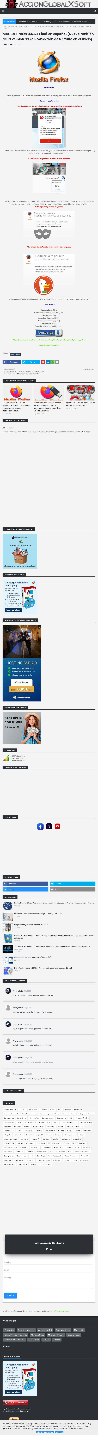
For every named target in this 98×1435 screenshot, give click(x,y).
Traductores (18, 1160)
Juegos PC (39, 1135)
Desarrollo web (30, 1122)
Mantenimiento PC (10, 1139)
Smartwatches (22, 1156)
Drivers (55, 1122)
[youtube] (25, 889)
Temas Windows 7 (54, 1156)
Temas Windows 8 (71, 1156)
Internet (29, 1135)
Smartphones (9, 1156)
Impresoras (87, 1131)
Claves (56, 1114)
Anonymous (18, 1007)
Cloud (73, 1114)
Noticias (20, 1143)
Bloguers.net (34, 1340)
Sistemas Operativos (82, 1152)
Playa (74, 1143)
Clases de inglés (45, 1114)
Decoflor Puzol (73, 1335)
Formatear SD (38, 1126)
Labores (49, 1135)
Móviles (55, 1139)
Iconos (77, 1131)
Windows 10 (23, 1164)
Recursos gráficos (73, 1147)
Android (22, 1110)
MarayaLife (78, 1330)
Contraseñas (34, 1118)
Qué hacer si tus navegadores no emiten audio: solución (80, 404)
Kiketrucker (7, 44)
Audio (52, 1110)
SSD (32, 1156)
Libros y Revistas (70, 1135)
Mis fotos (46, 1139)
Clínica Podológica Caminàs (16, 1335)
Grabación (28, 1131)
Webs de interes (9, 1164)
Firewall (27, 1126)
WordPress (46, 1164)
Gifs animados (9, 1131)
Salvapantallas (41, 1152)
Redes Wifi (86, 1147)
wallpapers (84, 1160)
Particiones (41, 1143)
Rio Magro (19, 1152)
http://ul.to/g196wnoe (49, 345)
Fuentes (60, 1126)
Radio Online (58, 1147)
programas (47, 1147)
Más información (44, 1432)
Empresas (7, 1126)
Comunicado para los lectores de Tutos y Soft (32, 957)
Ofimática (29, 1143)
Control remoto (47, 1118)
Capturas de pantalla (11, 1114)
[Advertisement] (49, 509)
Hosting (61, 1131)
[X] (49, 830)
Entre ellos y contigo (26, 1330)
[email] (72, 889)
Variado (66, 1160)
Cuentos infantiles (82, 1118)
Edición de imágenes (69, 1122)
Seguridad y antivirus (57, 1152)
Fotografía (50, 1126)
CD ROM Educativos (29, 1114)
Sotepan (56, 1340)
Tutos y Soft (18, 991)
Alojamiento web (10, 1110)
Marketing (24, 1139)
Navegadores (12, 26)
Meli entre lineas (37, 1335)
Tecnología (41, 1156)
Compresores (9, 1118)
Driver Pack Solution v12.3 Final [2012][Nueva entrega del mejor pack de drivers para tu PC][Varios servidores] (54, 936)
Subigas (46, 1340)
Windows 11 (35, 1164)
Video (75, 1160)
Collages (81, 1114)
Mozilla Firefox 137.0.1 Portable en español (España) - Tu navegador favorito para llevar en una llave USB (48, 406)
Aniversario (33, 1110)
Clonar (64, 1114)
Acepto (59, 1432)
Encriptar (17, 1126)
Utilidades (56, 1160)
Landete (58, 1135)
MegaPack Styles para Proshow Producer (31, 924)
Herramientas (50, 1131)
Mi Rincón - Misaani (56, 1335)
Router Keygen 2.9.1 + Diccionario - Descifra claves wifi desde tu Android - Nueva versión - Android (54, 903)
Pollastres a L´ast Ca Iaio (14, 1340)
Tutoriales (29, 1160)
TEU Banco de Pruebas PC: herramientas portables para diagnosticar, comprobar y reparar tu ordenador (52, 947)
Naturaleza (77, 1139)
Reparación (8, 1152)
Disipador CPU (44, 1122)
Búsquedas (78, 1110)
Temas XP (84, 1156)
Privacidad (23, 1147)
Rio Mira (30, 1152)
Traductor (7, 1160)
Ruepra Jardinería (63, 1330)
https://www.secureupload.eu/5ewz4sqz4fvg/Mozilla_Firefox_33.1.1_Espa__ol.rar (49, 340)
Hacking (39, 1131)
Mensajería (35, 1139)
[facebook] (25, 884)
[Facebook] (40, 830)
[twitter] (72, 884)
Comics (90, 1114)
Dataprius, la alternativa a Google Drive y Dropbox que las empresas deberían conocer (53, 22)
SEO (69, 1152)
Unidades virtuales (43, 1160)
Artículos (43, 1110)
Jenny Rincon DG (45, 1330)
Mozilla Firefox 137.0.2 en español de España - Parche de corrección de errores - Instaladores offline (16, 406)
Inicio (4, 26)
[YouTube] (57, 830)
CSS (70, 1118)
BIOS (59, 1110)
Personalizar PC (53, 1143)
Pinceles (66, 1143)
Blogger (68, 1110)
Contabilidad (21, 1118)
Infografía (7, 1135)
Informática (19, 1135)
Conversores (61, 1118)
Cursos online (9, 1122)
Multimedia (66, 1139)
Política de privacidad (61, 1311)
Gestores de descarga (74, 1126)
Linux (81, 1135)
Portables (82, 1143)
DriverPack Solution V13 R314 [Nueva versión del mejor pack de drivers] (43, 968)
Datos (19, 1122)
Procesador (35, 1147)
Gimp (19, 1131)
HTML (69, 1131)
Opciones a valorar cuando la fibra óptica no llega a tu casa (38, 914)
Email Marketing (86, 1122)
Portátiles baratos (10, 1147)
